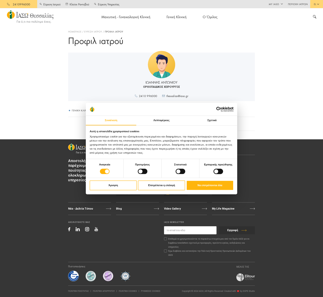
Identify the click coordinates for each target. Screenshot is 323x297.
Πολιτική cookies (128, 291)
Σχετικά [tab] (212, 120)
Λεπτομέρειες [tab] (161, 120)
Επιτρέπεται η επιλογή (161, 185)
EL (315, 4)
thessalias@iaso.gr (177, 95)
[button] (150, 291)
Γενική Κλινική (177, 16)
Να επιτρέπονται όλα (210, 185)
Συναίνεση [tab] (111, 120)
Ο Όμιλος (210, 16)
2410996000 (21, 4)
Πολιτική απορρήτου (104, 291)
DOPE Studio (249, 291)
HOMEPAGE (75, 31)
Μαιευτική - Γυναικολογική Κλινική (125, 16)
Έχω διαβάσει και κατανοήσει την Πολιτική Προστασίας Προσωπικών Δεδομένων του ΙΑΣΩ (209, 253)
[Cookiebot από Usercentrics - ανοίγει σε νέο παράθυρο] (219, 109)
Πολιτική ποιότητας (78, 291)
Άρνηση (113, 185)
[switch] (142, 171)
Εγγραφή (232, 230)
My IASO (274, 4)
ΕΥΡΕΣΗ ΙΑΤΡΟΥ (93, 31)
